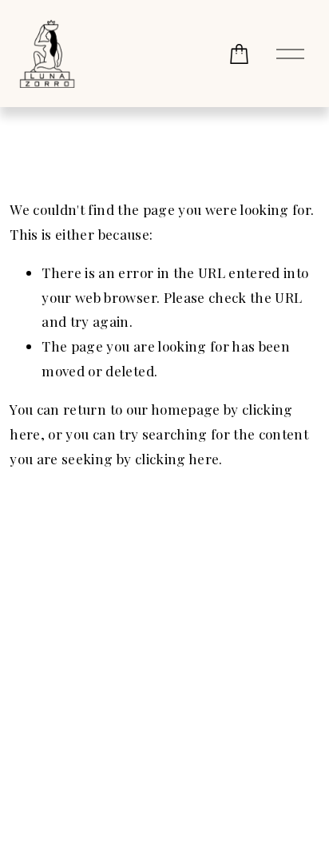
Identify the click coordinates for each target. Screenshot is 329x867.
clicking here (177, 458)
